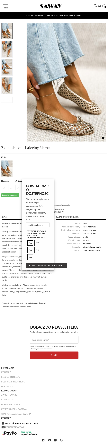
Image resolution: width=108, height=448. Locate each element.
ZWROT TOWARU (9, 395)
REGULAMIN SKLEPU (10, 377)
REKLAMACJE (7, 399)
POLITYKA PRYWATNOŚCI (13, 381)
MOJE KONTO (7, 386)
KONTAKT (6, 372)
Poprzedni (4, 100)
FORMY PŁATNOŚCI (10, 404)
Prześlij (54, 355)
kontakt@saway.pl (15, 427)
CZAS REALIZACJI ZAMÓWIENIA (16, 414)
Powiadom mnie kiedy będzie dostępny (46, 265)
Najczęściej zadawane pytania (21, 423)
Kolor (4, 157)
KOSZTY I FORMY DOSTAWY (14, 409)
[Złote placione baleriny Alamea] (66, 82)
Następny (10, 100)
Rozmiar (5, 180)
